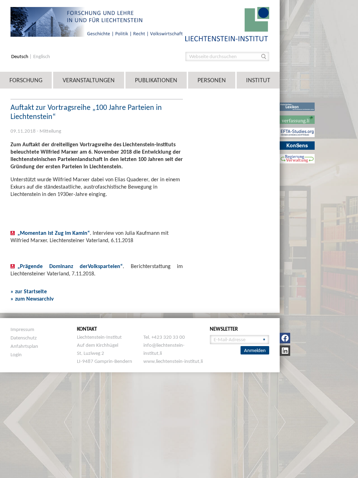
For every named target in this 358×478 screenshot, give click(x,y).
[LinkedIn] (285, 350)
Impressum (22, 329)
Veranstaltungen (89, 80)
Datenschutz (23, 338)
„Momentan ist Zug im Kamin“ (53, 233)
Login (16, 354)
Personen (212, 80)
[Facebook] (285, 338)
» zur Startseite (28, 291)
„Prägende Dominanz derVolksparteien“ (70, 266)
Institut (258, 80)
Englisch (41, 56)
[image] (227, 23)
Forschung (25, 80)
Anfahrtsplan (24, 346)
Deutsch (20, 56)
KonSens (297, 145)
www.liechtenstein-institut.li (173, 361)
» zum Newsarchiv (32, 298)
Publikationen (156, 80)
